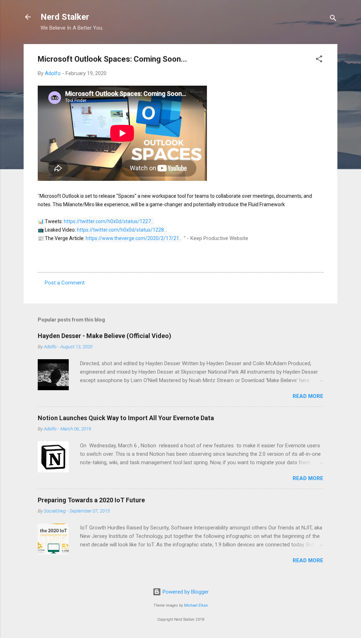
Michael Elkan (196, 605)
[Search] (333, 19)
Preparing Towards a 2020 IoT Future (91, 500)
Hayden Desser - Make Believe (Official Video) (104, 335)
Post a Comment (65, 283)
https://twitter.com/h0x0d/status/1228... (122, 230)
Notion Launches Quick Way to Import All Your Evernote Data (126, 418)
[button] (319, 60)
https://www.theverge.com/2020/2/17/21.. (133, 238)
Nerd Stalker (65, 17)
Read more (308, 396)
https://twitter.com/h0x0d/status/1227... (109, 221)
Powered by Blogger (185, 592)
